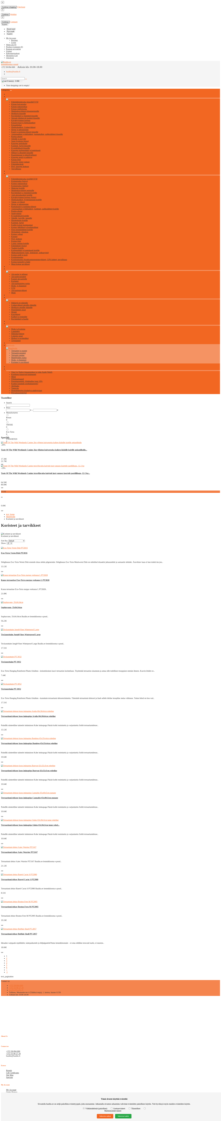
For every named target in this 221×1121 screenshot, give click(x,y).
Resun (8, 417)
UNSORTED (11, 439)
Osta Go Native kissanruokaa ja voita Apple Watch (31, 372)
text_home (10, 514)
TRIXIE (9, 425)
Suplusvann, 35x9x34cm (11, 607)
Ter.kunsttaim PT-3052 (11, 689)
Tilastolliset (136, 1108)
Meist (13, 377)
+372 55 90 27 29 (16, 988)
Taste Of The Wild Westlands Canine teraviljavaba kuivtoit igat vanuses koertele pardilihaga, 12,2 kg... (45, 473)
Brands (9, 1070)
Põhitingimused (17, 379)
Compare (14, 22)
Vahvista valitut (105, 1116)
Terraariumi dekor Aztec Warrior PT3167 (19, 852)
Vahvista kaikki (123, 1116)
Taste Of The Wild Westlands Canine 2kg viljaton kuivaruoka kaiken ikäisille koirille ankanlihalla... (44, 450)
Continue (5, 14)
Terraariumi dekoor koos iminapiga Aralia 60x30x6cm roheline (28, 716)
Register (14, 40)
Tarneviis (15, 388)
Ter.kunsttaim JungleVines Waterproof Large (21, 634)
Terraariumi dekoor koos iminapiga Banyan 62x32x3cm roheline (29, 771)
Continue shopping (9, 7)
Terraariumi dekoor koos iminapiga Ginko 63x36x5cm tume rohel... (30, 825)
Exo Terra (10, 432)
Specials (9, 1077)
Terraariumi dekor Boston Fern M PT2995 (19, 907)
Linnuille (9, 324)
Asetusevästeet (119, 1108)
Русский (10, 31)
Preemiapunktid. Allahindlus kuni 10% (26, 381)
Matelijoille (10, 345)
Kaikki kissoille (11, 97)
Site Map (9, 1075)
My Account (11, 1090)
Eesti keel (11, 29)
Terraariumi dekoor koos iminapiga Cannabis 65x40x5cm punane (29, 798)
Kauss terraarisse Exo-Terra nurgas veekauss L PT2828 (25, 580)
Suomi (9, 34)
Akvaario (9, 269)
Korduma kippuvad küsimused (23, 374)
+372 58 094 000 (16, 985)
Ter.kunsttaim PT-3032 (11, 662)
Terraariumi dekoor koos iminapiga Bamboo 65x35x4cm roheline (29, 743)
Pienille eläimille (12, 297)
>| (7, 972)
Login (13, 42)
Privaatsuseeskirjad (19, 393)
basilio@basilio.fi (13, 72)
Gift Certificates (12, 1073)
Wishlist (13, 14)
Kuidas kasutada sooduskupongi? (24, 384)
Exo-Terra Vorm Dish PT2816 (14, 553)
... (2, 496)
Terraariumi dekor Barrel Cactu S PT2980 (19, 879)
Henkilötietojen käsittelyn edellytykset (26, 390)
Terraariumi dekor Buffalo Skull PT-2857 (19, 934)
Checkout (21, 7)
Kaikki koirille (11, 174)
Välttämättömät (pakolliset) (96, 1108)
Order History (11, 1092)
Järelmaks (15, 386)
